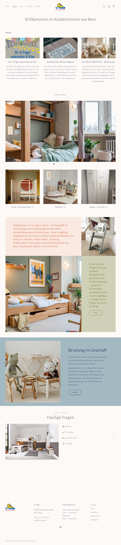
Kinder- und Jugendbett (21, 207)
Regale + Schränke (97, 207)
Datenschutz (95, 516)
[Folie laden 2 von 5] (57, 164)
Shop (96, 313)
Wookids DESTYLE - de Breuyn (98, 62)
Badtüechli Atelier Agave (60, 62)
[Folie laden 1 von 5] (54, 164)
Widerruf (94, 512)
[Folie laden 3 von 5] (60, 164)
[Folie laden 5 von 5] (67, 164)
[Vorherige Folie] (49, 164)
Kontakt (75, 392)
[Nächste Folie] (72, 164)
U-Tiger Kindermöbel (17, 541)
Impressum (95, 520)
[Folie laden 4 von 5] (63, 164)
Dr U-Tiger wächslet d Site (22, 62)
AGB (92, 509)
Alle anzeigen (60, 95)
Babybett (59, 207)
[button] (22, 6)
